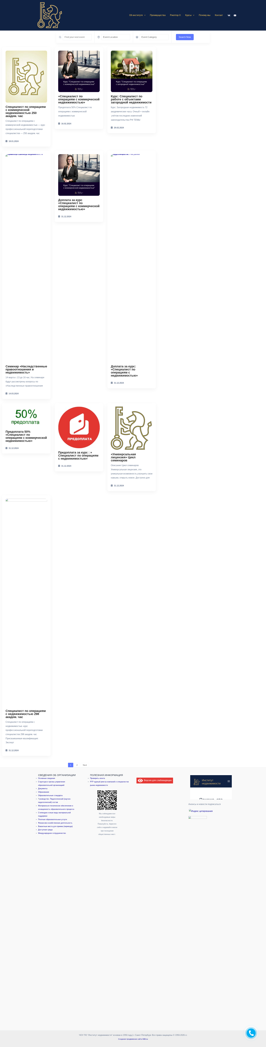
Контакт (219, 15)
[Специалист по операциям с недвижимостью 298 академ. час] (26, 603)
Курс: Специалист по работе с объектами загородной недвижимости (131, 99)
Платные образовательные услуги (52, 819)
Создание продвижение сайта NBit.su (133, 1040)
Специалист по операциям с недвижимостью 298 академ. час (26, 714)
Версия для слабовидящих (157, 780)
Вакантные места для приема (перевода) (55, 826)
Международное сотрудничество (52, 833)
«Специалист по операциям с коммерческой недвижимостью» (79, 99)
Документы (42, 788)
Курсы (188, 15)
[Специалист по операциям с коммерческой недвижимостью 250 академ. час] (26, 77)
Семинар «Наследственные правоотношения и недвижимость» (26, 369)
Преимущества (158, 15)
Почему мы (204, 15)
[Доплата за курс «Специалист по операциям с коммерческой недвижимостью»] (79, 175)
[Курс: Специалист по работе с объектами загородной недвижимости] (131, 71)
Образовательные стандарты (50, 795)
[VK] (229, 15)
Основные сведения (46, 778)
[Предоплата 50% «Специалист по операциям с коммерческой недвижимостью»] (26, 417)
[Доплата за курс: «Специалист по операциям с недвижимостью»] (131, 258)
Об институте (136, 15)
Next (85, 765)
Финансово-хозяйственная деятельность (55, 823)
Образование (43, 792)
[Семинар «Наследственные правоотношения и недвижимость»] (26, 258)
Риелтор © (175, 15)
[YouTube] (235, 15)
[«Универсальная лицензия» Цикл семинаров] (131, 428)
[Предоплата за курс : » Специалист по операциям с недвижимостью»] (79, 427)
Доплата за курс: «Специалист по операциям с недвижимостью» (124, 371)
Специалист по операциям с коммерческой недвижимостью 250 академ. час (26, 111)
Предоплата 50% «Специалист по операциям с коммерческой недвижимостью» (26, 436)
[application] (144, 15)
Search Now (185, 37)
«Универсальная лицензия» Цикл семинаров (123, 457)
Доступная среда (45, 830)
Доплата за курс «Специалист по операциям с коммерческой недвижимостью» (79, 204)
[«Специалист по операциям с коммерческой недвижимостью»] (79, 71)
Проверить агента (97, 778)
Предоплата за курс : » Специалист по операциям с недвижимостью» (78, 455)
